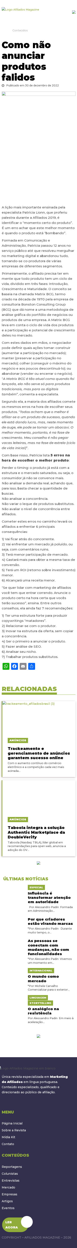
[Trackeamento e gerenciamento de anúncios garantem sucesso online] (39, 717)
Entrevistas (10, 1180)
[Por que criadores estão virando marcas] (14, 918)
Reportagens (12, 1167)
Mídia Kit (8, 1137)
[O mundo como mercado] (14, 970)
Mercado (8, 1187)
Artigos (7, 1201)
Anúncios (17, 740)
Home (3, 30)
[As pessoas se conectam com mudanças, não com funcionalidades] (14, 940)
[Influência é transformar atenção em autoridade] (14, 887)
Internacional (41, 970)
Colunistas (10, 1174)
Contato (8, 1144)
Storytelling (40, 1003)
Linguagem (38, 997)
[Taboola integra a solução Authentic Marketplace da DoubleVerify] (39, 796)
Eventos (8, 1208)
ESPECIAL (36, 887)
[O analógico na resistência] (14, 997)
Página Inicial (12, 1123)
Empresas (9, 1194)
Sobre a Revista (14, 1130)
